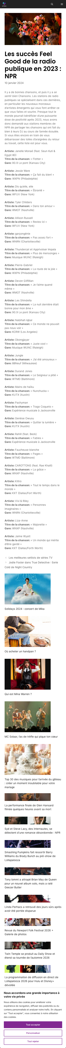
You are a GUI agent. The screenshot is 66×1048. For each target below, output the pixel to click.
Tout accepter (33, 1024)
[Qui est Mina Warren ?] (28, 687)
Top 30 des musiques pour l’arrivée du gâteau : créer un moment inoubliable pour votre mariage (33, 783)
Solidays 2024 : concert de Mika (25, 608)
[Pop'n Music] (4, 4)
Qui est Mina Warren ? (18, 694)
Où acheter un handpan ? (20, 651)
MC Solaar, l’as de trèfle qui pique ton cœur (31, 736)
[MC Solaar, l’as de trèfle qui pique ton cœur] (28, 730)
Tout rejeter (33, 1041)
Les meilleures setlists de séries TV (30, 557)
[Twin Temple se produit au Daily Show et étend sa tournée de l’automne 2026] (28, 947)
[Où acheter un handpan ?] (28, 644)
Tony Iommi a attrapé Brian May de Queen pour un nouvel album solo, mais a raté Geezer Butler (31, 883)
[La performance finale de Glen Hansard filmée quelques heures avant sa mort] (28, 798)
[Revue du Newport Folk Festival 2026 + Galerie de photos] (28, 923)
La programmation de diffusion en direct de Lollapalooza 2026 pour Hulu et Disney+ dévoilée (31, 981)
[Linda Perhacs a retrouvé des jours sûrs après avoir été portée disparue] (28, 900)
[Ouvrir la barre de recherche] (52, 4)
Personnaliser (33, 1033)
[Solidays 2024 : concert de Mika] (28, 602)
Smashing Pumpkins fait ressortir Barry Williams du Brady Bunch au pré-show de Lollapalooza (30, 856)
